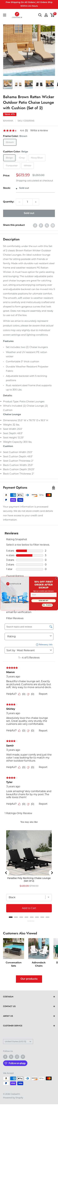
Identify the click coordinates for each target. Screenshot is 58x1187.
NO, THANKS (47, 605)
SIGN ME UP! (43, 600)
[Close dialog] (56, 578)
